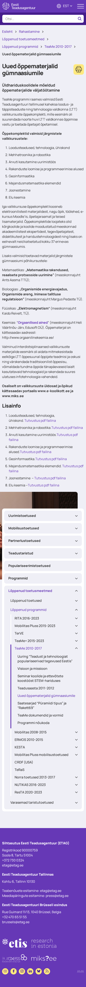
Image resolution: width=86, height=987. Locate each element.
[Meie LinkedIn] (30, 971)
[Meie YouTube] (5, 971)
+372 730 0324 (13, 860)
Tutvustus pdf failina (40, 420)
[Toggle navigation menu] (80, 6)
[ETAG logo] (18, 6)
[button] (65, 6)
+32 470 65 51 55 (14, 917)
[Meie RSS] (47, 971)
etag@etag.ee (12, 865)
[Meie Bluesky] (38, 971)
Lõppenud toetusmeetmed (23, 39)
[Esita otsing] (80, 19)
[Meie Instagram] (22, 971)
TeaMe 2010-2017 (58, 46)
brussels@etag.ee (15, 922)
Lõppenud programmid (20, 46)
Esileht (7, 31)
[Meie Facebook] (13, 971)
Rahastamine (29, 31)
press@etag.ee (57, 895)
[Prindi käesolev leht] (78, 69)
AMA (80, 971)
